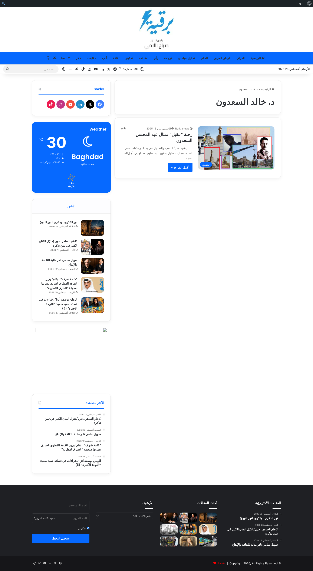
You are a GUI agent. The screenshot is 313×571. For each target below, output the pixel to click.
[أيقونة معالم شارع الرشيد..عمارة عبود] (169, 529)
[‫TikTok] (51, 104)
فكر (78, 58)
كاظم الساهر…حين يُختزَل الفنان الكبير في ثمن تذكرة (58, 243)
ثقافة (116, 58)
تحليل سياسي (186, 58)
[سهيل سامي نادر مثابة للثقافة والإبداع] (92, 266)
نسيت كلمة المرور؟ (44, 518)
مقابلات (91, 58)
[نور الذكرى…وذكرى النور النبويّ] (92, 228)
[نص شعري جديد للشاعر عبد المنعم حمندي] (188, 541)
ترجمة (168, 58)
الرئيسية (256, 58)
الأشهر (71, 206)
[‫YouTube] (70, 104)
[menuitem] (309, 3)
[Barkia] (156, 29)
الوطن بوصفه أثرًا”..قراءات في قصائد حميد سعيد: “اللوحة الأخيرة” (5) (58, 304)
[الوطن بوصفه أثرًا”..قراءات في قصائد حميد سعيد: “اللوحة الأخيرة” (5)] (92, 305)
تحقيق (129, 58)
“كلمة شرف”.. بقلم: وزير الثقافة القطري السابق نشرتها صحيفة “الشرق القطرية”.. (59, 283)
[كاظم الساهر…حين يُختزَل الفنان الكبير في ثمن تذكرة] (92, 247)
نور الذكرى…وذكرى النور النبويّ (59, 222)
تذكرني (82, 528)
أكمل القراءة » (180, 167)
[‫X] (90, 104)
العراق (241, 58)
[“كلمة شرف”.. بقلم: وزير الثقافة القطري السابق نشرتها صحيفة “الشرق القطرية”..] (92, 285)
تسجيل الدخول (61, 538)
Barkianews (182, 128)
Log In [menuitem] (300, 3)
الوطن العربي (222, 58)
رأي (156, 58)
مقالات (143, 58)
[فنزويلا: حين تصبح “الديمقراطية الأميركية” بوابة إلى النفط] (169, 541)
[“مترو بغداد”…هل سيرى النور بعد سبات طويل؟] (208, 541)
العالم (204, 58)
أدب (104, 58)
